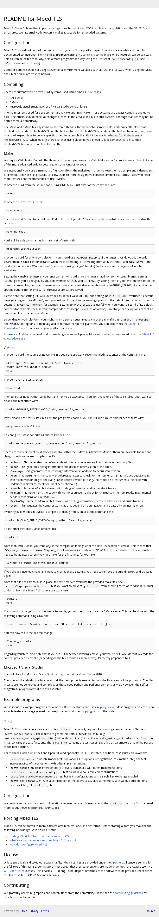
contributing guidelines (129, 893)
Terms (45, 911)
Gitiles (23, 911)
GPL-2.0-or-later (14, 871)
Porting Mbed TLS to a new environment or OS (39, 836)
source (151, 911)
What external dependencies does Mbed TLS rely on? (43, 840)
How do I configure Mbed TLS (28, 844)
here (144, 862)
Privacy (33, 911)
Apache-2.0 (118, 862)
